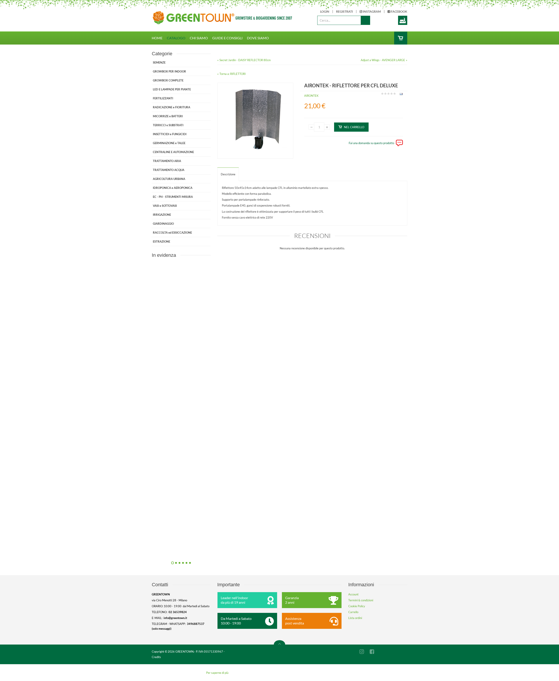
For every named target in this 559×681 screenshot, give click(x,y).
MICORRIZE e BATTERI (168, 116)
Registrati (344, 11)
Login (324, 11)
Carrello (353, 612)
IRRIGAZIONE (162, 214)
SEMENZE (159, 62)
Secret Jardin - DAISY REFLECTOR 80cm (245, 60)
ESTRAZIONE (161, 241)
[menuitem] (159, 38)
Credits (156, 657)
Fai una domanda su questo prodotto (371, 143)
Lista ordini (355, 618)
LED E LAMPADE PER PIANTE (172, 89)
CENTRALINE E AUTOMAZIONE (173, 152)
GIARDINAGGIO (163, 223)
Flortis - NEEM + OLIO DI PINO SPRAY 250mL (228, 355)
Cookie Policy (356, 606)
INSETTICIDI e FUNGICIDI (169, 134)
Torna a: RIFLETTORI (232, 74)
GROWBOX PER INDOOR (169, 71)
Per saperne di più (217, 672)
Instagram (371, 11)
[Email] (400, 95)
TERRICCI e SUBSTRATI (168, 125)
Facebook (398, 11)
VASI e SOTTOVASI (165, 205)
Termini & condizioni (360, 600)
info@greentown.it (175, 618)
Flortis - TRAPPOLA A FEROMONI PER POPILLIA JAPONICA (228, 453)
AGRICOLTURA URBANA (169, 179)
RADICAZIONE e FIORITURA (171, 107)
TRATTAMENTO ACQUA (168, 170)
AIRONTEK (311, 95)
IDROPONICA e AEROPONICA (172, 188)
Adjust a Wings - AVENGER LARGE (383, 60)
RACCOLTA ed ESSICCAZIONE (172, 232)
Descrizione (228, 174)
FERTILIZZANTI (163, 98)
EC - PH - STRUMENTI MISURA (173, 196)
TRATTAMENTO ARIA (167, 161)
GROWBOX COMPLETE (168, 80)
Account (353, 594)
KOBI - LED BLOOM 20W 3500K (228, 552)
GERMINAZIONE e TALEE (169, 143)
